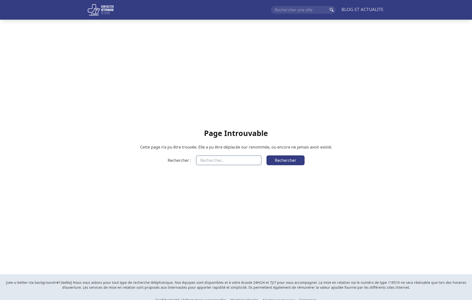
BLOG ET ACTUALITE (362, 9)
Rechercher (331, 10)
